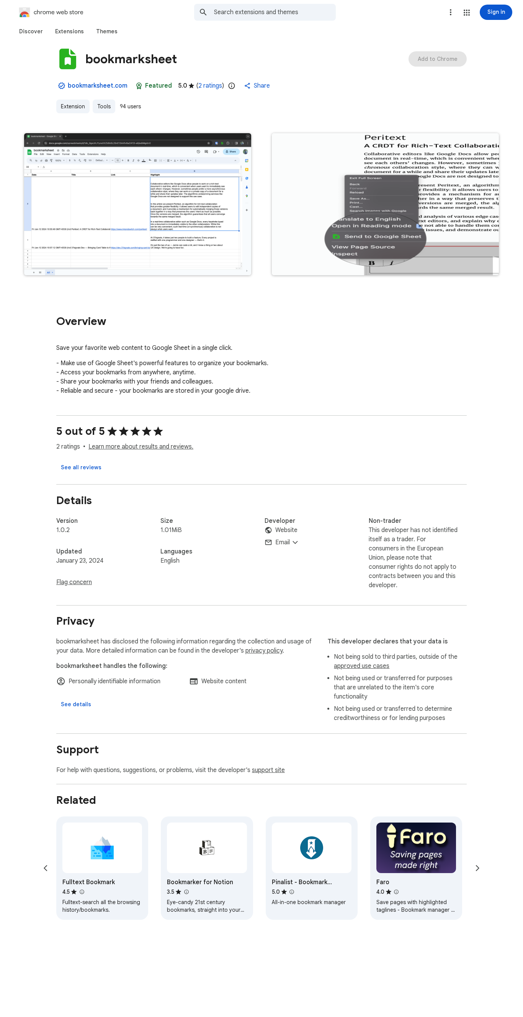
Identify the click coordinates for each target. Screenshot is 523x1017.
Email (282, 542)
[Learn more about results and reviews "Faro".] (396, 892)
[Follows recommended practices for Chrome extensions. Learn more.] (139, 86)
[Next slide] (477, 868)
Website (286, 530)
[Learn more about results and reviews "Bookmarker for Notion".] (186, 892)
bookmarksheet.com (97, 86)
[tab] (31, 31)
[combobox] (275, 12)
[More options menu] (450, 12)
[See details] (76, 704)
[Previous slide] (45, 868)
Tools (104, 106)
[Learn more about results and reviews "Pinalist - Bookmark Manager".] (292, 892)
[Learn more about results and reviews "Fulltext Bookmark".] (81, 892)
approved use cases (361, 666)
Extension (73, 106)
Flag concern (74, 582)
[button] (466, 12)
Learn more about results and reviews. (140, 447)
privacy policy (264, 651)
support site (268, 770)
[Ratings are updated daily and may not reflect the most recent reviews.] (231, 85)
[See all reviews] (81, 467)
